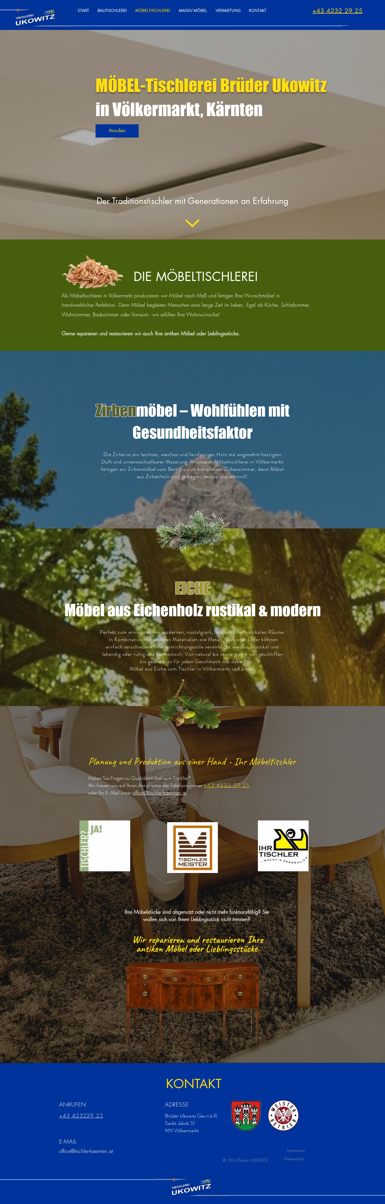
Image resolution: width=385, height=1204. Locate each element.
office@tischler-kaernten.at (86, 1151)
